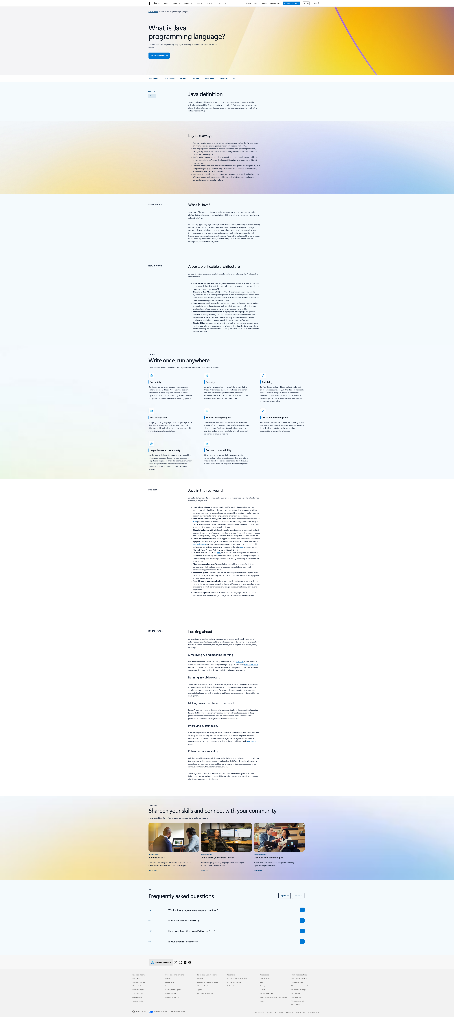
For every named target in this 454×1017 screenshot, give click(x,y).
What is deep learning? (298, 989)
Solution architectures (203, 986)
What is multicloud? (297, 982)
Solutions (187, 3)
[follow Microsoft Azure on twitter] (175, 962)
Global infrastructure (138, 986)
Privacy (269, 1012)
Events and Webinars (266, 993)
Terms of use (279, 1012)
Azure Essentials (137, 997)
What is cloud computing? (299, 978)
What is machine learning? (299, 986)
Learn (256, 3)
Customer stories (137, 1001)
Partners (209, 3)
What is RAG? (295, 1005)
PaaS (219, 552)
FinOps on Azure (170, 993)
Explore (165, 3)
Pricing (198, 3)
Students (262, 989)
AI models (240, 661)
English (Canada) (141, 1011)
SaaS (195, 521)
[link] (154, 79)
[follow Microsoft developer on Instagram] (180, 962)
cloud (241, 547)
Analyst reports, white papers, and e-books (273, 997)
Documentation (265, 978)
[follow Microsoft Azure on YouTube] (189, 962)
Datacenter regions (138, 989)
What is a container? (297, 1001)
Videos (262, 1001)
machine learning (251, 664)
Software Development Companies (237, 978)
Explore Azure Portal (163, 962)
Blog (261, 982)
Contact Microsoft (258, 1012)
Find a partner (231, 986)
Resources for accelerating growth (207, 982)
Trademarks (289, 1012)
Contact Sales (275, 3)
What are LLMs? (296, 997)
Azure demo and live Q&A (205, 993)
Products (175, 3)
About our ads (300, 1012)
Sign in (306, 3)
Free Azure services (171, 986)
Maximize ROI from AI (172, 997)
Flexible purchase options (173, 989)
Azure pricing (169, 982)
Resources (220, 3)
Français (248, 3)
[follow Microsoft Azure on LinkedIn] (185, 962)
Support (264, 3)
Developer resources (266, 986)
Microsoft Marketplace (234, 982)
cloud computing (252, 741)
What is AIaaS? (295, 993)
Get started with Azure (291, 3)
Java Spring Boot (199, 544)
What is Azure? (136, 978)
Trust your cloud (137, 993)
